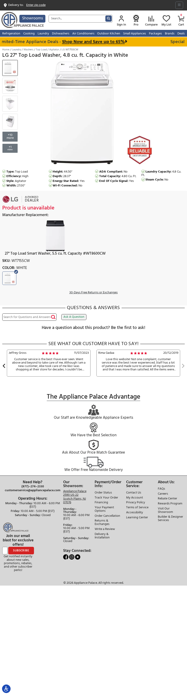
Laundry (16, 49)
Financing (101, 502)
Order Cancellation (107, 516)
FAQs (161, 489)
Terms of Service (137, 507)
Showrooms (32, 18)
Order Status (103, 493)
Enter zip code (36, 5)
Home (5, 49)
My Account (134, 498)
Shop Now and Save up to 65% (89, 42)
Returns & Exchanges (102, 522)
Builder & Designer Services (170, 518)
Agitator (54, 49)
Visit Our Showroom (165, 510)
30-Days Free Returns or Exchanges (93, 292)
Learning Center (137, 517)
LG (63, 49)
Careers (163, 494)
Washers (28, 49)
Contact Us (133, 493)
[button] (4, 366)
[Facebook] (66, 557)
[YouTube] (77, 557)
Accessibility (134, 512)
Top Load (41, 49)
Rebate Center (167, 499)
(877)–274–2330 (32, 486)
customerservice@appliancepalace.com (32, 490)
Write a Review (105, 529)
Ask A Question (73, 317)
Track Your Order (106, 498)
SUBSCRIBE (21, 550)
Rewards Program (170, 504)
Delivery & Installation (102, 536)
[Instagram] (72, 557)
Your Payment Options (104, 509)
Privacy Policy (135, 502)
